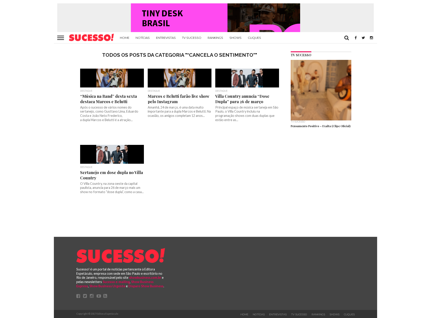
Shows (235, 37)
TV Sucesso (191, 37)
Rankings (215, 37)
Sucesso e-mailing (116, 282)
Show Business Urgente (107, 286)
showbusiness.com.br (145, 277)
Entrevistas (166, 37)
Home (124, 37)
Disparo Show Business (145, 286)
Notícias (143, 37)
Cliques (254, 37)
